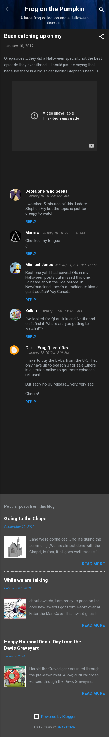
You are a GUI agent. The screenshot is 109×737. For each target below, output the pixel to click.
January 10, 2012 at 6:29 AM (48, 196)
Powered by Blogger (58, 716)
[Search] (101, 11)
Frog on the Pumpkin (54, 9)
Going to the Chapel (26, 518)
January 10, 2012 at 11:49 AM (63, 233)
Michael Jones (39, 264)
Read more (93, 563)
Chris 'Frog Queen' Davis (48, 347)
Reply (30, 221)
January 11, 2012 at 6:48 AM (61, 311)
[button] (101, 37)
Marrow (32, 232)
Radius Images (66, 727)
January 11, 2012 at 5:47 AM (76, 265)
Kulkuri (31, 311)
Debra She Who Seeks (46, 191)
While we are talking (26, 580)
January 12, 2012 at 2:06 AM (48, 353)
